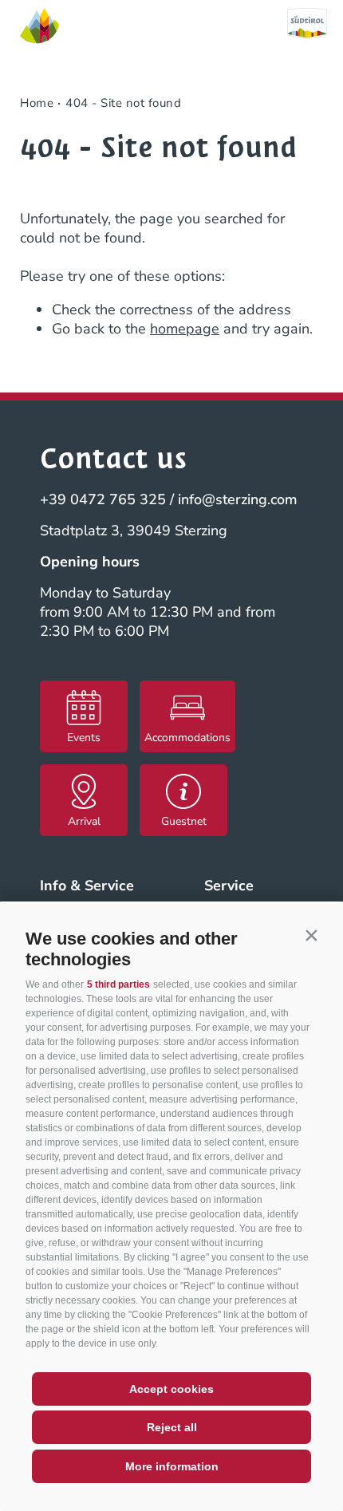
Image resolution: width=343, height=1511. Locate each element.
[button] (311, 935)
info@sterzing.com (238, 499)
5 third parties (118, 984)
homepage (184, 328)
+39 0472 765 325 (103, 499)
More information (172, 1466)
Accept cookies (171, 1389)
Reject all (172, 1427)
